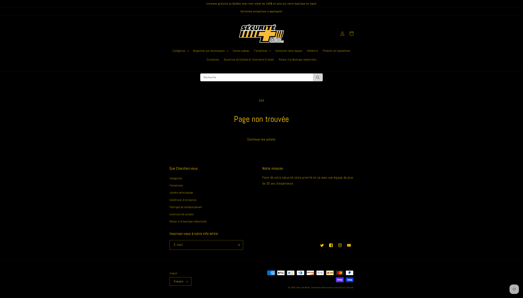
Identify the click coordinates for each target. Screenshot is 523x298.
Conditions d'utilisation (183, 200)
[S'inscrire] (238, 245)
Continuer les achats (261, 139)
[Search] (318, 77)
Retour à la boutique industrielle (188, 221)
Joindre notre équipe (181, 192)
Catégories (176, 178)
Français (178, 281)
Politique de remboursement (186, 207)
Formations (176, 185)
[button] (180, 50)
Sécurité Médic (303, 287)
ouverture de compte (181, 214)
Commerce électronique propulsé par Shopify (332, 287)
